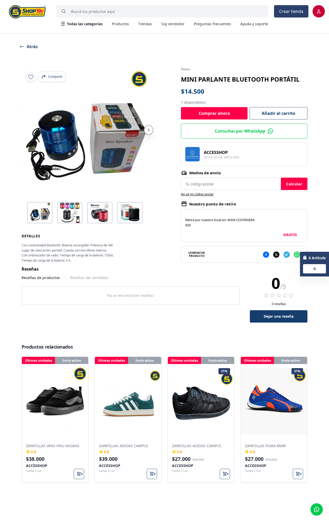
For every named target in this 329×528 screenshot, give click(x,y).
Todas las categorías (85, 23)
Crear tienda (291, 11)
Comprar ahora (214, 113)
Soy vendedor (173, 23)
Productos (120, 23)
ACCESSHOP (216, 152)
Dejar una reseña (279, 316)
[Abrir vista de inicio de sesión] (319, 11)
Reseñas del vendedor (89, 277)
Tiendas (145, 23)
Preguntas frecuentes (212, 23)
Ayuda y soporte (254, 23)
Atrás (32, 46)
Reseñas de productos (41, 277)
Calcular (294, 183)
